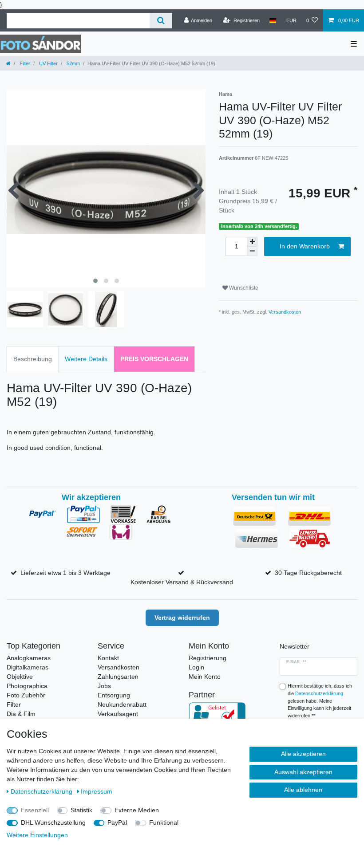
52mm (72, 63)
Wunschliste (243, 288)
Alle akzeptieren (303, 753)
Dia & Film (21, 713)
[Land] (273, 20)
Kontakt (108, 657)
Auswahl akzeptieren (303, 771)
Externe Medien (137, 810)
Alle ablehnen (303, 789)
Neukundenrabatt (122, 704)
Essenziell (35, 810)
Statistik (81, 810)
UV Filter (48, 63)
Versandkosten (285, 312)
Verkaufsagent (118, 713)
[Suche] (161, 20)
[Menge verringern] (252, 251)
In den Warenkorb (305, 246)
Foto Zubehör (26, 695)
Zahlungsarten (118, 676)
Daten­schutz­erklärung (42, 791)
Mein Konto (205, 676)
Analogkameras (29, 657)
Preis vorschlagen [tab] (154, 358)
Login (196, 667)
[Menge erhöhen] (252, 242)
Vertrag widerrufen (182, 617)
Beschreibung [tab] (32, 358)
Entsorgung (114, 695)
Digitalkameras (27, 667)
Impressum (96, 791)
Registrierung (207, 657)
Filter (24, 63)
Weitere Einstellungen (37, 834)
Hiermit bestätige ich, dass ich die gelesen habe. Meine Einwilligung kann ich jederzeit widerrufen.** (320, 700)
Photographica (27, 685)
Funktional (163, 822)
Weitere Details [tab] (86, 358)
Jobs (104, 685)
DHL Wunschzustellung (53, 822)
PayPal (117, 822)
